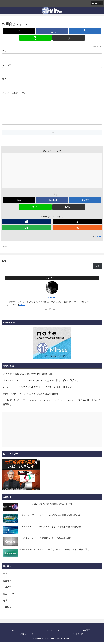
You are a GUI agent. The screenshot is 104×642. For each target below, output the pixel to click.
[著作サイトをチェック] (26, 221)
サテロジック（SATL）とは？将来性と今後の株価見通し (32, 393)
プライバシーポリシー (52, 630)
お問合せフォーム (26, 634)
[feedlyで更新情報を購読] (26, 227)
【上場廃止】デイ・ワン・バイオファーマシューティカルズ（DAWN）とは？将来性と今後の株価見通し (52, 402)
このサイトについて (18, 630)
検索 (4, 261)
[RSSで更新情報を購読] (77, 227)
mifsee (52, 297)
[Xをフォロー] (77, 221)
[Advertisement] (52, 170)
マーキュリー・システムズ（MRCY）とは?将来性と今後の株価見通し (38, 387)
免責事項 (86, 630)
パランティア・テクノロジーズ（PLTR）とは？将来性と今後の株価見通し (41, 380)
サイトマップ (77, 634)
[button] (68, 38)
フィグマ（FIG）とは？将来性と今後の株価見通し (28, 374)
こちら (22, 305)
